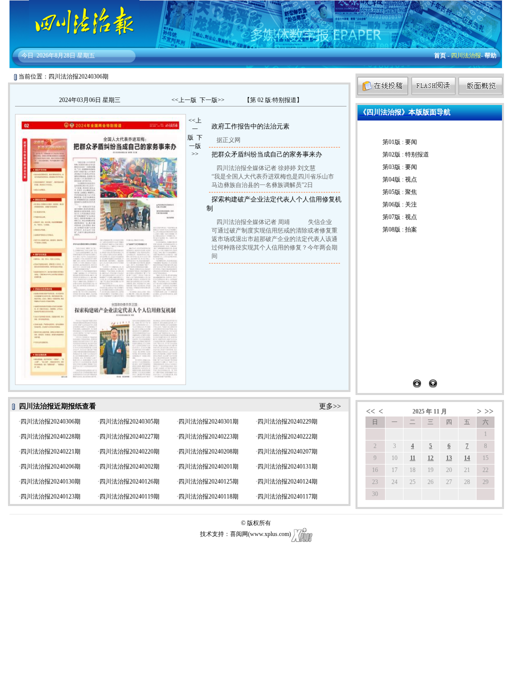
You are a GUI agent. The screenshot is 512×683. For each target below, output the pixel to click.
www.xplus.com (269, 534)
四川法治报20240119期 (130, 496)
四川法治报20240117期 (288, 496)
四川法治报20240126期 (130, 481)
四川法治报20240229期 (288, 421)
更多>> (330, 406)
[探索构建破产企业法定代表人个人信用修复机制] (123, 342)
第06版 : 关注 (399, 204)
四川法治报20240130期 (50, 481)
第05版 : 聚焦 (399, 192)
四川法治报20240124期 (288, 481)
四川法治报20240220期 (130, 451)
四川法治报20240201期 (208, 466)
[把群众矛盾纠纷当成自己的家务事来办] (124, 216)
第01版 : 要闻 (399, 142)
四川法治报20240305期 (130, 421)
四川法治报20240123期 (50, 496)
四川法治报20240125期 (208, 481)
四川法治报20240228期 (50, 436)
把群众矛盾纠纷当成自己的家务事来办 (267, 154)
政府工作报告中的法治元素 (251, 126)
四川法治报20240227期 (130, 436)
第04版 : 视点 (399, 179)
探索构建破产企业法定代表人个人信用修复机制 (274, 204)
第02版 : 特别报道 (405, 154)
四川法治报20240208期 (208, 451)
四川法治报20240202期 (130, 466)
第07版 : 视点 (399, 217)
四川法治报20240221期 (50, 451)
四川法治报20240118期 (208, 496)
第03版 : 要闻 (399, 167)
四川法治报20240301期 (208, 421)
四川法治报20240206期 (50, 466)
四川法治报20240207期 (288, 451)
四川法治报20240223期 (208, 436)
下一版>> (212, 100)
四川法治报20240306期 (50, 421)
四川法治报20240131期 (288, 466)
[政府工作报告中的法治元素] (43, 258)
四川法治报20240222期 (288, 436)
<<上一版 (184, 100)
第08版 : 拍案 (399, 229)
